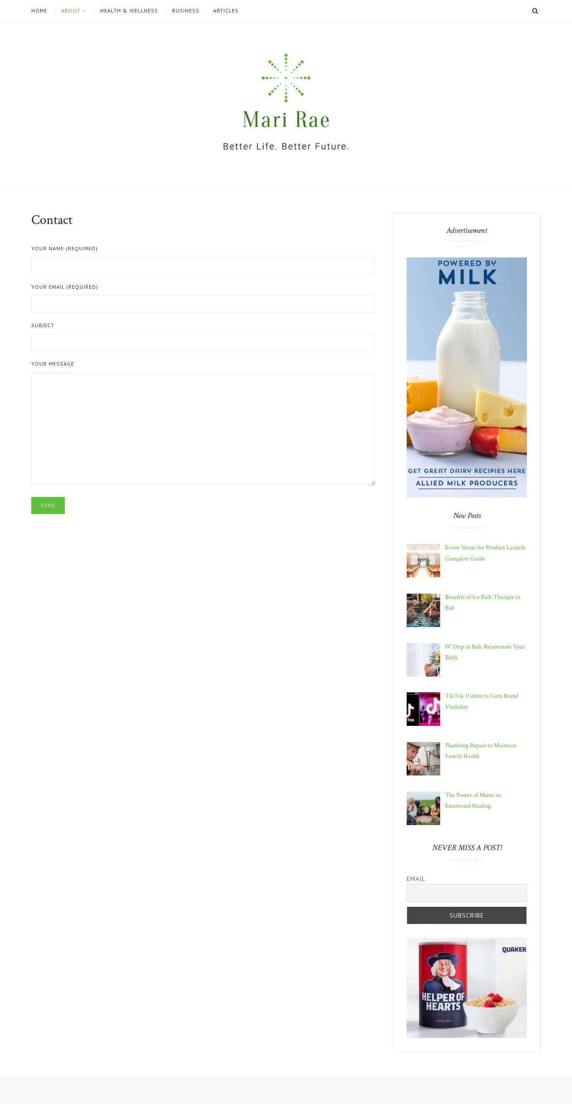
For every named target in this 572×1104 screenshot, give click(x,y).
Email (416, 879)
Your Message (52, 363)
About (70, 10)
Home (39, 10)
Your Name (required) (64, 248)
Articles (226, 10)
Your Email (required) (64, 286)
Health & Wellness (129, 10)
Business (185, 10)
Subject (43, 325)
